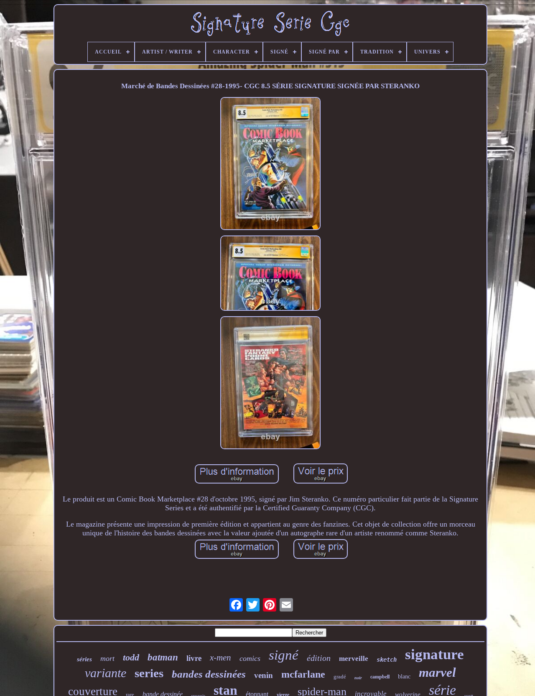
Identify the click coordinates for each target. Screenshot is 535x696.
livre (193, 658)
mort (107, 658)
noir (358, 678)
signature (434, 654)
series (149, 673)
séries (84, 659)
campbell (380, 677)
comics (249, 658)
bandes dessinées (209, 674)
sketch (387, 659)
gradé (340, 676)
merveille (353, 659)
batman (163, 657)
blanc (404, 676)
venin (263, 675)
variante (105, 673)
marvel (437, 672)
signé (283, 655)
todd (131, 657)
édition (319, 658)
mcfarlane (303, 674)
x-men (220, 657)
